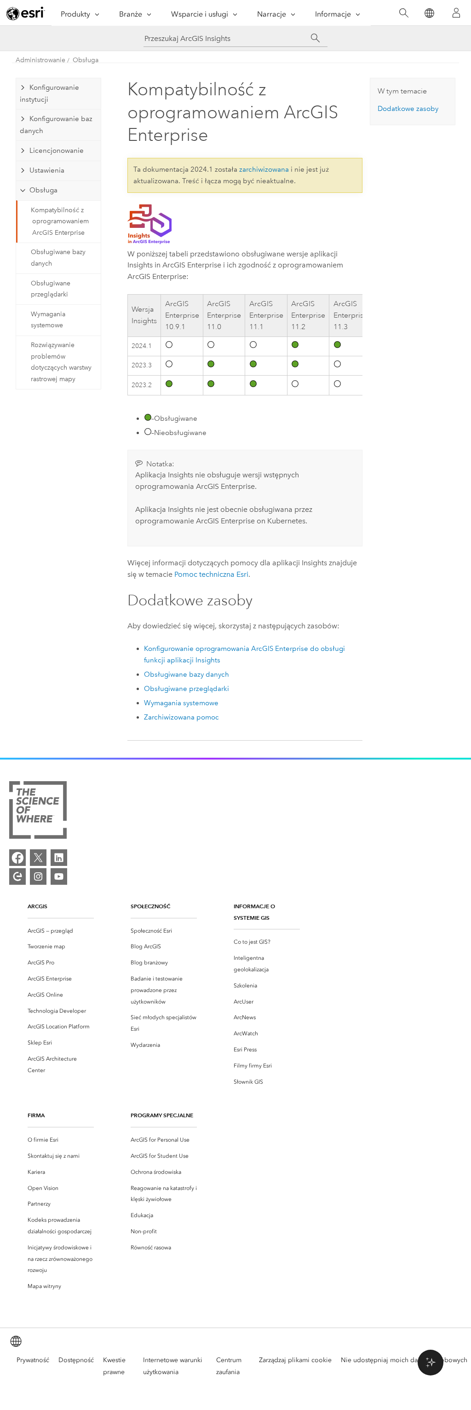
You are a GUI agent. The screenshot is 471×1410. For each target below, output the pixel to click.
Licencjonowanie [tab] (56, 150)
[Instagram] (38, 876)
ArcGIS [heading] (37, 906)
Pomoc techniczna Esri (211, 574)
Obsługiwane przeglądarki (50, 289)
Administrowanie (40, 60)
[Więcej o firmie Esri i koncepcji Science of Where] (38, 811)
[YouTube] (59, 876)
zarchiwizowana (264, 169)
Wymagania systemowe (48, 320)
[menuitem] (61, 931)
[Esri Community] (17, 876)
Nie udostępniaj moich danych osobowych (404, 1360)
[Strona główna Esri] (25, 13)
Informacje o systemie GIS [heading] (254, 912)
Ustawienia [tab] (46, 170)
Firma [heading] (36, 1115)
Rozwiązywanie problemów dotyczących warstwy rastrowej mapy (61, 362)
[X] (38, 857)
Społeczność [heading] (150, 906)
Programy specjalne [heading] (162, 1115)
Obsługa (85, 60)
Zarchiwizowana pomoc (181, 717)
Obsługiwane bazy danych (58, 257)
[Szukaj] (403, 13)
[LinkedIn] (59, 857)
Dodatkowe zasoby (408, 108)
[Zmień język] (429, 13)
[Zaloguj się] (456, 13)
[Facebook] (17, 857)
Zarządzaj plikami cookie (295, 1360)
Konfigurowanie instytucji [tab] (49, 93)
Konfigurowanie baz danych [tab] (56, 125)
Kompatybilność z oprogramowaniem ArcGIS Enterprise (60, 221)
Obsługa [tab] (43, 190)
